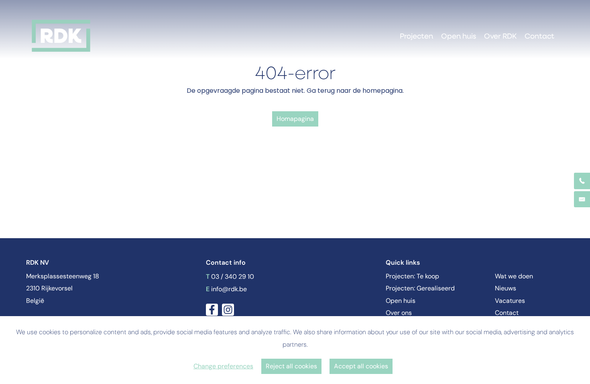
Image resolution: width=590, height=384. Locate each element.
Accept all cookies (361, 366)
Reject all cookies (291, 366)
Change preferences (223, 366)
